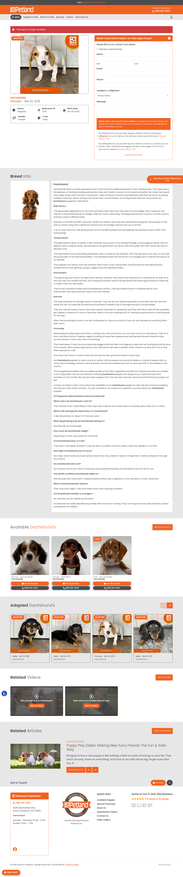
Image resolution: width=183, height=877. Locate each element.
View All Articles (162, 730)
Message (101, 101)
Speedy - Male (61, 577)
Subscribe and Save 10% (94, 2)
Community (75, 741)
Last (136, 63)
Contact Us (102, 815)
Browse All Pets (163, 527)
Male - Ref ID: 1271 (62, 656)
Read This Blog (76, 769)
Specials (60, 17)
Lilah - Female (103, 577)
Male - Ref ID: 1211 (144, 656)
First (98, 63)
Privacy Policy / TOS (127, 149)
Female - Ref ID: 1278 (105, 656)
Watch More (164, 677)
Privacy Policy (165, 864)
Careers (69, 17)
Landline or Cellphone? (108, 90)
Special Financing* (106, 803)
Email (100, 68)
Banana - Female (22, 577)
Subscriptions (81, 17)
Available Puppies (106, 800)
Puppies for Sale (30, 17)
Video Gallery (104, 819)
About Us (101, 807)
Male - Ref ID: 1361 (21, 656)
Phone (100, 79)
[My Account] (171, 17)
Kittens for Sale (47, 17)
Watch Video (36, 705)
